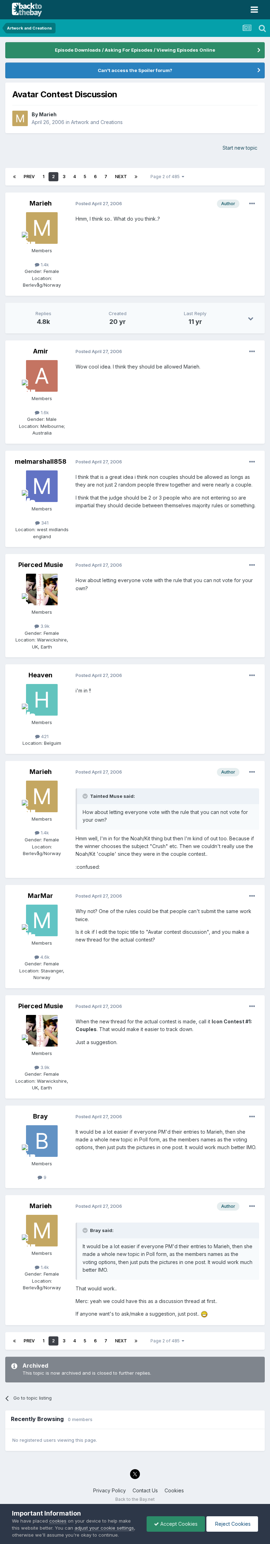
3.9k (44, 626)
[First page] (14, 176)
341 (44, 523)
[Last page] (136, 176)
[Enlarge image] (204, 1314)
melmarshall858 (40, 461)
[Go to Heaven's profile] (42, 700)
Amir (40, 351)
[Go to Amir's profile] (42, 376)
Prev (29, 176)
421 (44, 736)
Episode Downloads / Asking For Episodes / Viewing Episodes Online (135, 50)
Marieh (48, 114)
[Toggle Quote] (86, 796)
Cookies (174, 1490)
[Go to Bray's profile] (42, 1141)
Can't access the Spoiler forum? (135, 70)
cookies (57, 1521)
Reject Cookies (232, 1524)
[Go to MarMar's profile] (42, 920)
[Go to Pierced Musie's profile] (42, 589)
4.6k (44, 957)
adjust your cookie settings (104, 1528)
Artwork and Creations (97, 122)
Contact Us (145, 1490)
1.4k (44, 264)
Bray (40, 1116)
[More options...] (252, 204)
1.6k (44, 412)
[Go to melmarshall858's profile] (42, 486)
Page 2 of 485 (166, 176)
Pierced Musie (40, 564)
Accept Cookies (178, 1524)
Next (121, 176)
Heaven (40, 675)
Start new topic (240, 148)
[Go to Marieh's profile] (20, 118)
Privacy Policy (109, 1490)
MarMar (40, 895)
